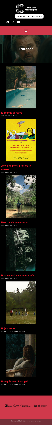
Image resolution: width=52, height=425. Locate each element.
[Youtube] (18, 22)
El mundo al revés (11, 112)
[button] (26, 31)
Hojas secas (8, 328)
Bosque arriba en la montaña (17, 275)
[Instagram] (13, 22)
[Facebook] (7, 22)
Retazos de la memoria (14, 222)
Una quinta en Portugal (14, 381)
